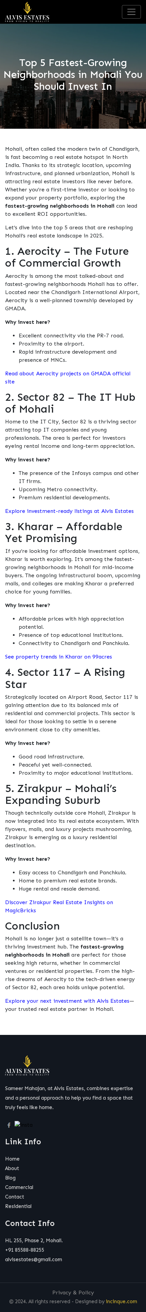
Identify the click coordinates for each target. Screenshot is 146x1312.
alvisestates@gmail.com (33, 1259)
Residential (18, 1206)
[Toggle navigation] (131, 12)
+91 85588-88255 (24, 1250)
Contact (14, 1197)
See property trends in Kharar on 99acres (58, 656)
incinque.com (121, 1301)
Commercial (19, 1187)
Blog (10, 1178)
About (12, 1168)
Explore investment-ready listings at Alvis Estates (69, 511)
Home (12, 1159)
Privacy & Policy (73, 1292)
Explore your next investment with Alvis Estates (67, 1001)
